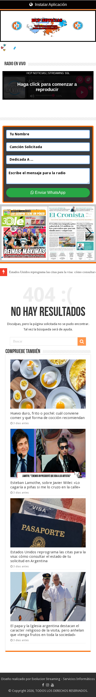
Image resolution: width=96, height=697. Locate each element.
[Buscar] (82, 341)
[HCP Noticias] (48, 26)
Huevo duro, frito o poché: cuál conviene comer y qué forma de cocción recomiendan (47, 415)
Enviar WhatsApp (49, 192)
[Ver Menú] (6, 22)
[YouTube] (52, 685)
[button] (89, 233)
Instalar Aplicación (50, 4)
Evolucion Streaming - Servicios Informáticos (63, 679)
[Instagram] (47, 685)
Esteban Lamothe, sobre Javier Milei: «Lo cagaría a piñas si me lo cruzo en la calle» (45, 484)
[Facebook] (43, 685)
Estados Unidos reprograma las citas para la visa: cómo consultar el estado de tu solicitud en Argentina (48, 556)
